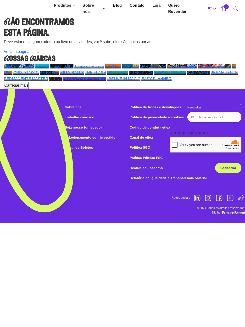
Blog (117, 5)
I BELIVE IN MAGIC (123, 79)
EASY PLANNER (156, 79)
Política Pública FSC (146, 158)
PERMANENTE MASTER (26, 79)
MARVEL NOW (153, 66)
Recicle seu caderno (146, 168)
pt (210, 8)
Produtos (63, 5)
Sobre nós (88, 8)
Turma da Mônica (89, 66)
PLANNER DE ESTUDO (84, 79)
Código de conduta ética (150, 127)
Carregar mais (16, 85)
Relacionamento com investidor (91, 137)
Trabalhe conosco (79, 117)
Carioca (42, 66)
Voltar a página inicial (22, 52)
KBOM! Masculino (182, 66)
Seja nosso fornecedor (83, 127)
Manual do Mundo (19, 66)
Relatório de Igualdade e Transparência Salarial (168, 178)
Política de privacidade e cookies (157, 117)
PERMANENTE (224, 73)
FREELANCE (141, 73)
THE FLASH (95, 73)
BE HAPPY (49, 73)
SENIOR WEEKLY (170, 73)
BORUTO (130, 66)
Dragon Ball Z (61, 66)
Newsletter (194, 107)
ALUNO (55, 79)
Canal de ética (141, 137)
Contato (137, 5)
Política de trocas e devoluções (155, 107)
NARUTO (113, 66)
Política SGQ (140, 147)
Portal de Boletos (79, 147)
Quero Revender (177, 8)
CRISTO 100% (26, 73)
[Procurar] (236, 8)
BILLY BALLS (72, 73)
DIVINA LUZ (117, 73)
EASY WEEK (198, 73)
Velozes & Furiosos (214, 66)
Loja (156, 5)
